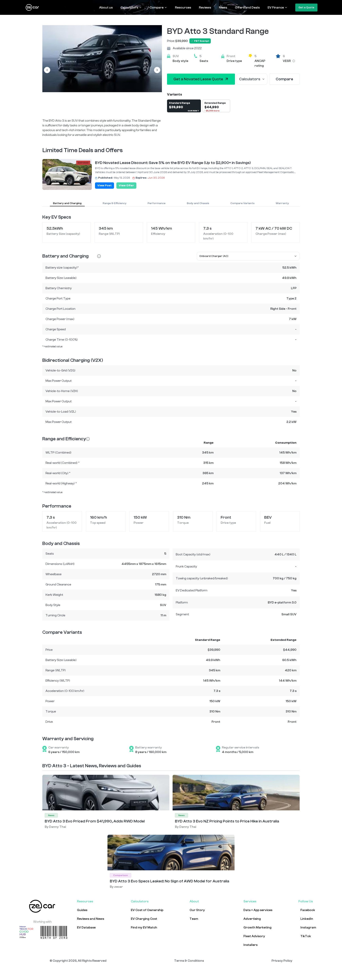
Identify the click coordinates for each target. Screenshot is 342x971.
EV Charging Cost (144, 919)
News (223, 7)
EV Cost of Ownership (147, 910)
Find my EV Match (144, 927)
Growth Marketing (257, 927)
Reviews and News (90, 919)
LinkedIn (306, 919)
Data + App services (257, 910)
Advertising (252, 919)
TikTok (305, 936)
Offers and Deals (247, 7)
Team (194, 919)
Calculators (129, 7)
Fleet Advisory (254, 936)
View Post (104, 185)
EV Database (86, 927)
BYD (175, 31)
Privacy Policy (282, 960)
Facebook (307, 910)
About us (106, 7)
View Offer (126, 185)
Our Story (197, 910)
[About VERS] (294, 61)
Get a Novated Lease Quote (198, 79)
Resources (183, 7)
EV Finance (276, 7)
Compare (156, 7)
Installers (250, 945)
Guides (82, 910)
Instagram (308, 927)
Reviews (205, 7)
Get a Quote (306, 7)
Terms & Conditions (189, 960)
